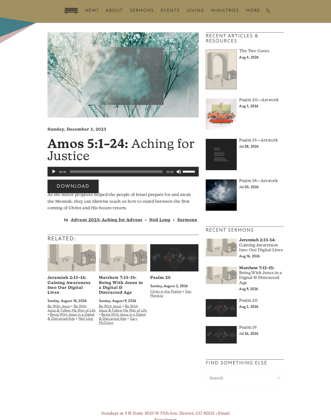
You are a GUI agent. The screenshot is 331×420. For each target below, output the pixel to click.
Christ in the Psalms (165, 292)
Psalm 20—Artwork (258, 100)
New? (92, 10)
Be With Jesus (58, 306)
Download (73, 186)
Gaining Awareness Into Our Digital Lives (261, 245)
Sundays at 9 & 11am (121, 414)
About (114, 10)
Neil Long (160, 220)
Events (170, 10)
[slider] (189, 171)
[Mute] (178, 171)
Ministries (225, 10)
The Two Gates (254, 51)
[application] (123, 171)
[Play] (53, 171)
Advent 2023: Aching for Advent (106, 220)
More (253, 10)
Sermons (142, 10)
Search (268, 10)
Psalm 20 (160, 278)
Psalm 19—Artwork (258, 140)
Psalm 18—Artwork (258, 181)
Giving (195, 10)
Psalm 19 (248, 328)
